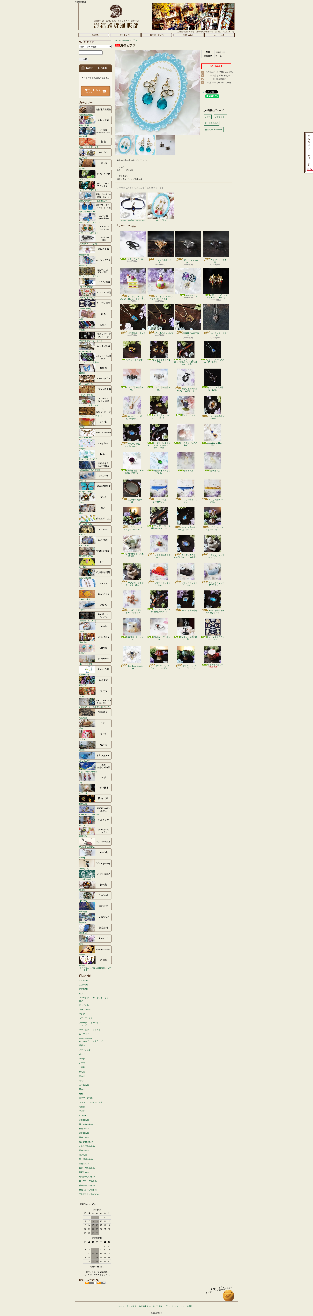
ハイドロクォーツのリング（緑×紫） (161, 416)
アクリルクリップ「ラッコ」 (189, 584)
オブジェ (83, 1063)
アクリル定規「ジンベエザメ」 (162, 500)
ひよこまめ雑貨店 (87, 847)
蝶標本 (82, 373)
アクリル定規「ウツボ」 (216, 500)
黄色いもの (84, 1128)
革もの (82, 1089)
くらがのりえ (85, 599)
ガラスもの (84, 1085)
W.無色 (82, 965)
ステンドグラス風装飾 (89, 362)
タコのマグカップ (215, 665)
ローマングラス (86, 265)
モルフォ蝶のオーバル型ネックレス (187, 528)
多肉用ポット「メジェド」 (134, 638)
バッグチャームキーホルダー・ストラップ (91, 1039)
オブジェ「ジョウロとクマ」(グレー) (214, 556)
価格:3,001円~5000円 (214, 129)
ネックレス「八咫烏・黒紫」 (215, 388)
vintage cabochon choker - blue (133, 220)
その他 (82, 1111)
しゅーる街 (84, 674)
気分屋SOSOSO (86, 556)
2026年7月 (83, 989)
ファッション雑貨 (87, 298)
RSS (89, 1283)
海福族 (82, 1107)
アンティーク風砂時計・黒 (188, 638)
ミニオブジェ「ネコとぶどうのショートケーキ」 (133, 297)
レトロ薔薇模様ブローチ (216, 417)
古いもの (83, 158)
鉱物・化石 (84, 125)
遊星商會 (83, 911)
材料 (81, 1093)
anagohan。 (83, 448)
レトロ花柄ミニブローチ (163, 556)
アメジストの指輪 (134, 360)
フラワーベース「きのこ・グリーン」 (186, 667)
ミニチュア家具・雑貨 (89, 405)
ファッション (85, 1050)
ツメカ (82, 739)
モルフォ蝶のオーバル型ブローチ (134, 445)
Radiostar (82, 922)
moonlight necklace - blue (215, 444)
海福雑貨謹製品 (86, 115)
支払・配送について (125, 34)
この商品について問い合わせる (219, 72)
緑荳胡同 (83, 933)
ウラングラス (85, 179)
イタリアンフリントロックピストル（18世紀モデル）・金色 (186, 362)
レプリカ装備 (85, 351)
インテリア (84, 1115)
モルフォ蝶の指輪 (189, 610)
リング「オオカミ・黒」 (220, 261)
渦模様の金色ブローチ (192, 334)
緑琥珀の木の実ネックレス (161, 472)
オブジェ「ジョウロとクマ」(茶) (135, 584)
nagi (80, 782)
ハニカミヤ (84, 825)
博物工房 (83, 804)
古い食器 (83, 136)
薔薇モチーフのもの (88, 1190)
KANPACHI (84, 545)
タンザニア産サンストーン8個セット (134, 611)
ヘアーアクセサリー (88, 1018)
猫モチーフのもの (87, 1185)
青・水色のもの (86, 1124)
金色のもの (84, 1163)
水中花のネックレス (136, 333)
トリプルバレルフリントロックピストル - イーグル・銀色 (159, 445)
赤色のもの (84, 1120)
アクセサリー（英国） (89, 244)
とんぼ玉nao (84, 761)
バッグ (82, 1059)
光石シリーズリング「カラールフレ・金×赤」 (216, 296)
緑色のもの (84, 1133)
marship (82, 858)
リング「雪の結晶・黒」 (134, 388)
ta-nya (81, 696)
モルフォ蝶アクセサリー (90, 222)
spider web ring (191, 295)
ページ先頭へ (228, 1297)
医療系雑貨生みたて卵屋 (90, 470)
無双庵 (82, 890)
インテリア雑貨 (86, 287)
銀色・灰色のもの (87, 1168)
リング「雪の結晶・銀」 (161, 388)
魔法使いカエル (188, 415)
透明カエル (188, 471)
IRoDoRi (82, 481)
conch (81, 631)
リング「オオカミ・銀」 (192, 261)
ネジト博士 (84, 793)
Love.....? (82, 944)
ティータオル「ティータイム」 (215, 638)
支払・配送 (131, 1306)
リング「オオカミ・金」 (164, 261)
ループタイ (84, 1034)
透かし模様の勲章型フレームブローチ (187, 389)
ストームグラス (86, 384)
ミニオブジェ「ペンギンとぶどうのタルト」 (161, 297)
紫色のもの (84, 1137)
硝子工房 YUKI (85, 524)
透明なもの (84, 1172)
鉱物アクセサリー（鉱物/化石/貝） (94, 201)
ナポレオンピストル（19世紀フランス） (160, 610)
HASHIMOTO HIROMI (89, 814)
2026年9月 (83, 980)
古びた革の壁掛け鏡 (136, 500)
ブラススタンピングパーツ (91, 416)
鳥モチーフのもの (87, 1177)
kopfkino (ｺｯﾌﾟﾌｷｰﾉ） (88, 621)
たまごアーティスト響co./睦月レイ (94, 707)
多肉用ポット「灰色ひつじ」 (134, 555)
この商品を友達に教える (219, 75)
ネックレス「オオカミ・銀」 (219, 334)
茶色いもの (84, 1150)
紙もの (82, 1072)
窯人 (81, 513)
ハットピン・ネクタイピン (91, 1030)
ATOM (101, 1283)
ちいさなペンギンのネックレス (135, 417)
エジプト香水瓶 (86, 395)
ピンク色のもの (86, 1142)
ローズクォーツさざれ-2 (188, 444)
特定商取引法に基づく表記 (219, 82)
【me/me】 (83, 901)
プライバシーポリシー (174, 1306)
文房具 (82, 330)
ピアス (82, 993)
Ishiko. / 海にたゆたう (88, 459)
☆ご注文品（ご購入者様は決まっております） (95, 969)
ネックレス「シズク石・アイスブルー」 (214, 361)
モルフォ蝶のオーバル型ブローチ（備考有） (186, 556)
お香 (81, 319)
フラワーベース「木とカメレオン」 (133, 528)
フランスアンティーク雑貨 (91, 1102)
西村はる (83, 836)
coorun (81, 588)
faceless (82, 954)
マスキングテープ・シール (91, 341)
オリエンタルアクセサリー (91, 233)
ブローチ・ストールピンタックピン (90, 1024)
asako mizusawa (85, 438)
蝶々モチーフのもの (88, 1181)
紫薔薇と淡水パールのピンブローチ (134, 471)
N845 (81, 502)
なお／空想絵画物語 (88, 771)
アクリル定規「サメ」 (189, 500)
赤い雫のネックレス (164, 333)
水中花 (82, 427)
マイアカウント (94, 41)
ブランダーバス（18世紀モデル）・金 (160, 527)
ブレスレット (85, 1009)
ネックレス (84, 1005)
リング (82, 1014)
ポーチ (82, 1054)
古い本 (82, 168)
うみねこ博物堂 (86, 491)
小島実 (82, 610)
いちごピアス (160, 220)
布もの (82, 1076)
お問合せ (188, 34)
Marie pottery (84, 868)
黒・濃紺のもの (86, 1159)
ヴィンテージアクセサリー (91, 190)
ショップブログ (156, 34)
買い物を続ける (219, 79)
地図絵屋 (83, 718)
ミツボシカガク (86, 879)
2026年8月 (83, 985)
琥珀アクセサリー (87, 211)
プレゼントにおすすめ (89, 1194)
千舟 (81, 728)
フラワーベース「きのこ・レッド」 (160, 667)
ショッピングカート (219, 34)
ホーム (93, 34)
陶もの (82, 1080)
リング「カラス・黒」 (135, 259)
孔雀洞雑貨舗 (85, 578)
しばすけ (83, 653)
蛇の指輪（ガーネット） (161, 638)
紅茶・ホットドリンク (89, 147)
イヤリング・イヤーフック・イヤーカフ (94, 999)
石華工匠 (83, 685)
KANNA (82, 535)
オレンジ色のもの (87, 1146)
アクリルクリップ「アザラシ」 (215, 584)
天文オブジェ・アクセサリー (91, 276)
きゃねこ (83, 567)
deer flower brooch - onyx (136, 667)
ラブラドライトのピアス (161, 361)
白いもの (83, 1155)
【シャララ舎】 (86, 664)
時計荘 (82, 750)
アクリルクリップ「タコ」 (163, 584)
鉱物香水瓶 (84, 255)
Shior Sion (83, 642)
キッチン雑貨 (85, 308)
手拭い (82, 1045)
